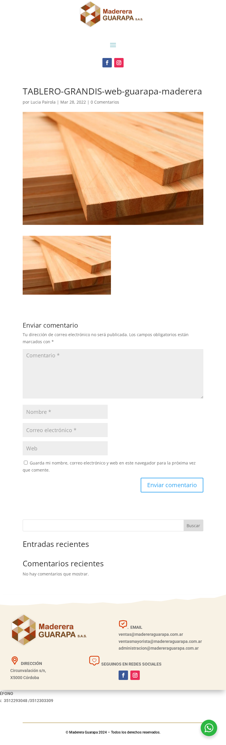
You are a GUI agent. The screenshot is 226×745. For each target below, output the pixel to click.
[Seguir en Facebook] (107, 62)
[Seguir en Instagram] (119, 62)
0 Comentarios (105, 102)
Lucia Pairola (43, 102)
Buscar (193, 525)
